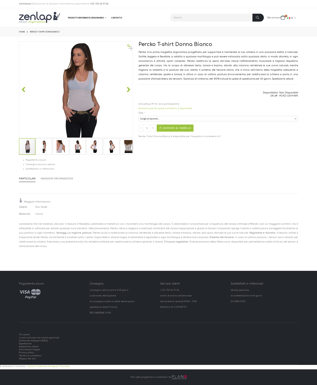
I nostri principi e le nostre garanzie (39, 338)
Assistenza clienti (29, 346)
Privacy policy (26, 352)
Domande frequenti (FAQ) (33, 341)
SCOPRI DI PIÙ (238, 301)
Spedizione (25, 343)
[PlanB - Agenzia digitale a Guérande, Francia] (179, 377)
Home (22, 32)
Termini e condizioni (30, 356)
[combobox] (217, 18)
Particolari (27, 178)
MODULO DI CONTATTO (173, 307)
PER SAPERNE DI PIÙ (100, 313)
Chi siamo (24, 334)
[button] (128, 48)
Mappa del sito (27, 358)
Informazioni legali (29, 349)
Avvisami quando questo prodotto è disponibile (165, 108)
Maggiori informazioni (57, 178)
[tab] (29, 178)
